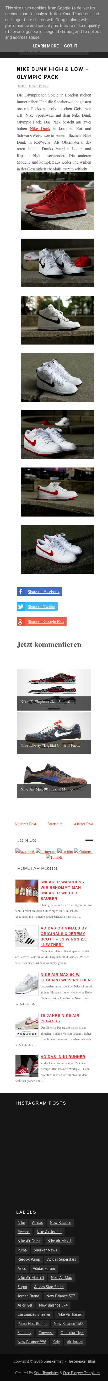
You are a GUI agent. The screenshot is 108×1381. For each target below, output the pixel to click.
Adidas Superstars (61, 1259)
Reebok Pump (29, 1259)
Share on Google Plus (46, 621)
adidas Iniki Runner (63, 1057)
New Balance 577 (60, 1296)
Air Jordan (75, 1342)
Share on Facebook (44, 591)
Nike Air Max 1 (59, 1241)
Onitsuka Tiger (72, 1333)
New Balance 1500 (69, 1324)
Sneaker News (45, 1250)
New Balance (60, 1223)
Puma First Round (32, 1324)
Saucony (24, 1333)
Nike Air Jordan (49, 1232)
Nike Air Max (61, 1278)
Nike (22, 86)
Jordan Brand (28, 1296)
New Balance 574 (53, 1305)
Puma (22, 1250)
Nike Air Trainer (69, 1314)
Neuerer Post (25, 823)
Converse (46, 1333)
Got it (71, 46)
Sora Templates (46, 1373)
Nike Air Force (29, 1241)
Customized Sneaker (34, 1314)
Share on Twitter (41, 606)
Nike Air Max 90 (31, 1278)
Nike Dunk (39, 86)
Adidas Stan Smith (49, 1287)
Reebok (24, 1232)
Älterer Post (83, 823)
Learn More (46, 46)
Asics (22, 1269)
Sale (56, 1342)
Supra (22, 1287)
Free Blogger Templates (81, 1373)
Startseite (54, 823)
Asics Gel (25, 1305)
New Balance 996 (32, 1342)
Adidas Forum (44, 1269)
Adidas (37, 1223)
